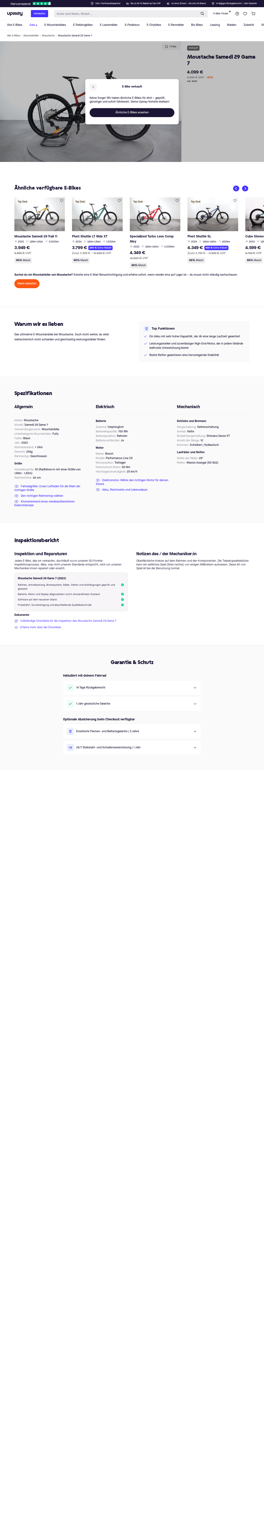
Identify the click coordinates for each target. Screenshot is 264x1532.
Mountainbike (31, 35)
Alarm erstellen (26, 283)
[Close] (135, 2)
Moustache (48, 35)
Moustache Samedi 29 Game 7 (75, 35)
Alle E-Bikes (13, 35)
